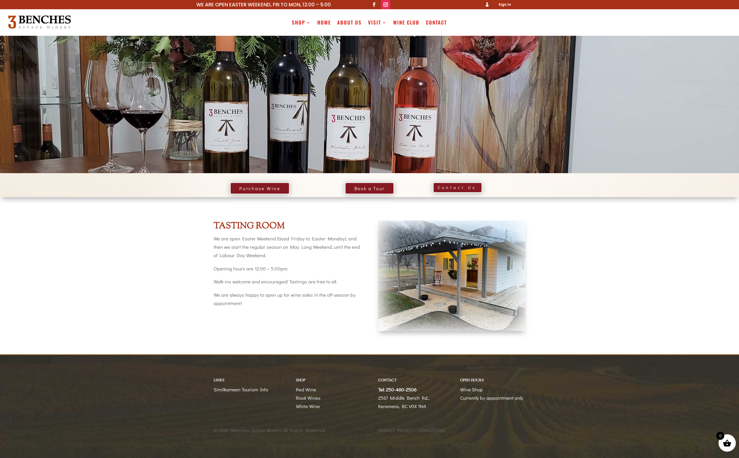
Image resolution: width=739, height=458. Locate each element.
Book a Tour (369, 188)
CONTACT (436, 23)
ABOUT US (349, 23)
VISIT (374, 23)
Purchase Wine (259, 188)
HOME (324, 23)
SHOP (298, 23)
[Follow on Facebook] (374, 4)
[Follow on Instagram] (385, 4)
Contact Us (457, 187)
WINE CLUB (406, 23)
